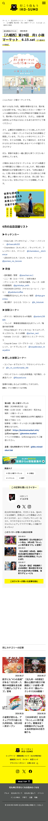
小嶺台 (31, 473)
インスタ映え (15, 797)
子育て (24, 797)
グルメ (6, 793)
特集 (35, 797)
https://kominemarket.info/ (26, 430)
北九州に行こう (16, 793)
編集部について (15, 759)
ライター (25, 759)
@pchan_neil (33, 333)
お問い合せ (31, 763)
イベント (11, 478)
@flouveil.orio (20, 377)
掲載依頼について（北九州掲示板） (29, 756)
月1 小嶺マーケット (15, 473)
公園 (30, 797)
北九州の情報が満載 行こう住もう (31, 805)
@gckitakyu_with (21, 285)
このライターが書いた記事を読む (24, 581)
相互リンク (34, 759)
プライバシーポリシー (18, 763)
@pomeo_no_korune (12, 261)
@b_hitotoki (38, 302)
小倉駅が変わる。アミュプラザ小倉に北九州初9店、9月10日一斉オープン (12, 721)
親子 (22, 478)
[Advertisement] (24, 616)
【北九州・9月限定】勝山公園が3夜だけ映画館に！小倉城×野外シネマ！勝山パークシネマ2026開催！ (34, 685)
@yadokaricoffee (15, 292)
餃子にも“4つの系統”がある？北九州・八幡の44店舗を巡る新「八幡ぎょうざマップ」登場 (12, 685)
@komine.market (28, 433)
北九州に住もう (29, 793)
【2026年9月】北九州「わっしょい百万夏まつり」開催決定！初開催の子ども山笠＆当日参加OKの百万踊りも (34, 724)
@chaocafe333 (13, 244)
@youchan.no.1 (26, 275)
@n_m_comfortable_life (17, 367)
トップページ (10, 756)
